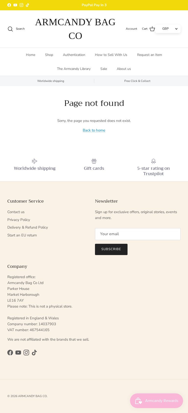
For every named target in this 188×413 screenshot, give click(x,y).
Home (30, 54)
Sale (103, 68)
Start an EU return (22, 235)
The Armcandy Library (74, 68)
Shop (49, 54)
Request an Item (149, 54)
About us (124, 68)
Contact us (15, 211)
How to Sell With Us (111, 54)
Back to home (94, 130)
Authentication (74, 54)
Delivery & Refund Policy (27, 227)
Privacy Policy (18, 219)
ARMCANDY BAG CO (32, 396)
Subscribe (111, 249)
